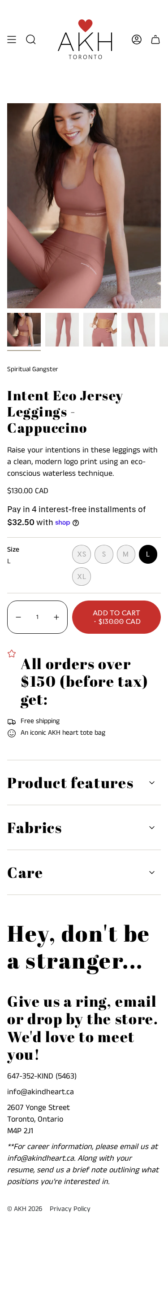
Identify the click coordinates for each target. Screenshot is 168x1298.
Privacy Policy (70, 1209)
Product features (70, 782)
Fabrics (34, 827)
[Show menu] (12, 39)
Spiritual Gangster (32, 369)
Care (25, 872)
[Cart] (155, 39)
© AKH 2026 (25, 1209)
